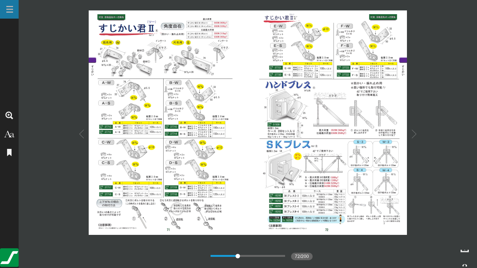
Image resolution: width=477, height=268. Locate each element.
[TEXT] (9, 134)
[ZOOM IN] (9, 115)
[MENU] (9, 9)
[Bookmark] (9, 152)
